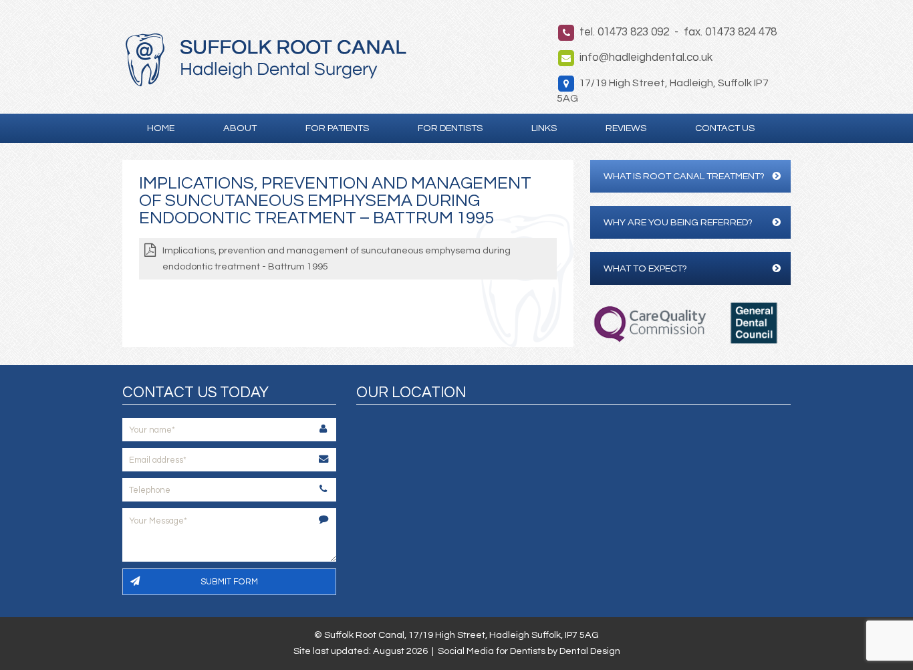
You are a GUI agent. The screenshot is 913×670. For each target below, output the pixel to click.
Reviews (626, 128)
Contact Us (725, 128)
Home (160, 128)
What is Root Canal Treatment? (684, 176)
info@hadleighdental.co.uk (645, 57)
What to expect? (645, 268)
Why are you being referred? (678, 222)
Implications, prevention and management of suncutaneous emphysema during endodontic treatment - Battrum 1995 (336, 258)
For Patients (337, 128)
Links (544, 128)
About (240, 128)
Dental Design (589, 651)
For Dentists (450, 128)
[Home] (266, 83)
